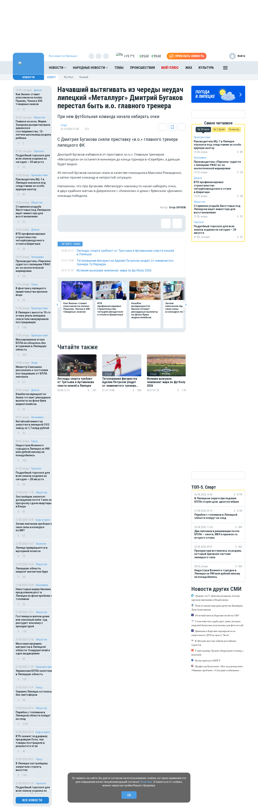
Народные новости (89, 68)
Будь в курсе (43, 519)
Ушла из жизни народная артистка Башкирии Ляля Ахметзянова (217, 607)
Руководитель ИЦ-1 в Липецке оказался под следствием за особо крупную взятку (31, 184)
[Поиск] (238, 68)
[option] (77, 377)
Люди (34, 362)
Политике (146, 781)
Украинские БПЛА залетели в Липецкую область (34, 672)
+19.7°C (129, 56)
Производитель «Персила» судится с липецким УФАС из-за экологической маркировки (33, 266)
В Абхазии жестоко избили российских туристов (213, 642)
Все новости (32, 800)
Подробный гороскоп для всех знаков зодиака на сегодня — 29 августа (33, 158)
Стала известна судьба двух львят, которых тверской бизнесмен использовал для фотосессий (217, 623)
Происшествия (142, 68)
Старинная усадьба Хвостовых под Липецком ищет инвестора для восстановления (33, 211)
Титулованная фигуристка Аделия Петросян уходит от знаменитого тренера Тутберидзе (119, 382)
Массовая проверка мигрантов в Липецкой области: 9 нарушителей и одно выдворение (33, 648)
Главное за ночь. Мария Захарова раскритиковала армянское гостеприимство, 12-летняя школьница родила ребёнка (33, 130)
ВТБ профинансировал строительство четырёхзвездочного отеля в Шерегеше (30, 238)
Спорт (51, 77)
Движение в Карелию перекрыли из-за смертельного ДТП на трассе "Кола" (213, 633)
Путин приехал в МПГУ (207, 660)
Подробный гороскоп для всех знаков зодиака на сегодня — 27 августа (33, 790)
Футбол (68, 77)
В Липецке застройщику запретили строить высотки (32, 766)
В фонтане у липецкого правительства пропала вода (31, 291)
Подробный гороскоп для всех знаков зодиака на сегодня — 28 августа (33, 476)
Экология (41, 543)
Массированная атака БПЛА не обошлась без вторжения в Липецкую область (31, 344)
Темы (119, 68)
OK (129, 795)
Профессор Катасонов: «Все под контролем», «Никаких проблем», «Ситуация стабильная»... (217, 668)
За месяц (234, 129)
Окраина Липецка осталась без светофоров (34, 693)
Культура (206, 68)
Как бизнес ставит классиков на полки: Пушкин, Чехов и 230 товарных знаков (29, 99)
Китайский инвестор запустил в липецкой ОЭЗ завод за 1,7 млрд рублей (32, 424)
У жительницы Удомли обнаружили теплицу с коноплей (217, 652)
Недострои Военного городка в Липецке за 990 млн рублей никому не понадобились (32, 450)
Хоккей (83, 77)
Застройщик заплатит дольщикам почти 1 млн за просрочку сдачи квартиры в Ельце (34, 501)
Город (34, 284)
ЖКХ (188, 68)
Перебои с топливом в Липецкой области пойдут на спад (33, 715)
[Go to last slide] (57, 304)
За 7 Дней (219, 129)
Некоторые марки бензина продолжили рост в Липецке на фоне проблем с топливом (34, 594)
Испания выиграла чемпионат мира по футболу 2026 (166, 382)
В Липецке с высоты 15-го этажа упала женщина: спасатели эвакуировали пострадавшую (33, 317)
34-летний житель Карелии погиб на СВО (217, 615)
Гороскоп (39, 151)
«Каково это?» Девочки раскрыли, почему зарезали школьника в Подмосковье (215, 597)
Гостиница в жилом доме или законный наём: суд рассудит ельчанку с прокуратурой (32, 621)
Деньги (38, 90)
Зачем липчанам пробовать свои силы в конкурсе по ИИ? (34, 527)
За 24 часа (203, 129)
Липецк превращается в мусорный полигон (31, 549)
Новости (56, 68)
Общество (39, 117)
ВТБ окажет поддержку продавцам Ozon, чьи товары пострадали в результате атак (31, 741)
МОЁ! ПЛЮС (170, 68)
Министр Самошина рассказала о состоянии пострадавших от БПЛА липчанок (32, 371)
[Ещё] (225, 68)
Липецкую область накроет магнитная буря (32, 570)
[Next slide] (185, 304)
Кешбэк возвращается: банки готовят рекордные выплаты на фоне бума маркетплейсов (33, 399)
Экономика (37, 256)
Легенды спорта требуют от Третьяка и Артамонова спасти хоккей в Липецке (75, 382)
